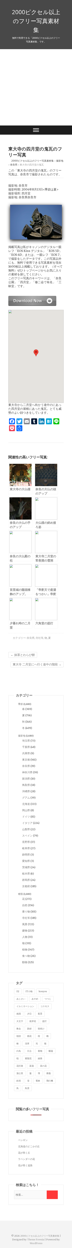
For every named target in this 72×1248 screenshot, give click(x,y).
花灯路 (19, 1065)
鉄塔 (18, 1080)
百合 (29, 1051)
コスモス (44, 1006)
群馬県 (26, 880)
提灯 (44, 1021)
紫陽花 (28, 1058)
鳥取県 (26, 785)
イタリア (27, 823)
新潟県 (26, 778)
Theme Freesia (35, 1239)
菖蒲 (31, 1065)
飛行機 (49, 1080)
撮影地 (21, 735)
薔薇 (48, 1073)
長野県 (26, 842)
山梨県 (26, 829)
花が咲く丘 (24, 1152)
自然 (24, 905)
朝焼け (41, 1028)
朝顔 (18, 1036)
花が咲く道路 (25, 1165)
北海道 (26, 804)
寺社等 (39, 638)
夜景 (40, 1013)
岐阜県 (26, 848)
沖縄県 (26, 791)
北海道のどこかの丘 (29, 1146)
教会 (18, 1028)
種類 (20, 894)
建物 (24, 930)
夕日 (29, 1013)
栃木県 (26, 873)
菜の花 (43, 1065)
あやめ (35, 998)
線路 (40, 1058)
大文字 (19, 1021)
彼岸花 (32, 1021)
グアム (26, 797)
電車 (38, 1080)
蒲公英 (19, 1073)
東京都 (26, 759)
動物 (24, 962)
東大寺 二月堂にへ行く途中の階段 (37, 664)
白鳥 (18, 1051)
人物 (24, 937)
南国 (18, 1013)
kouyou (43, 991)
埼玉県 (26, 740)
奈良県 (31, 638)
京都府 (26, 886)
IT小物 (28, 991)
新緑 (29, 1028)
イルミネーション (25, 1006)
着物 (40, 1051)
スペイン (27, 835)
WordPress (36, 1243)
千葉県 (26, 747)
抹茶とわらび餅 (23, 655)
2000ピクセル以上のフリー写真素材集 (36, 21)
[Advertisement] (36, 87)
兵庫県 (26, 753)
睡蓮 (51, 1051)
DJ (17, 991)
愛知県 (26, 861)
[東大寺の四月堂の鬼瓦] (32, 298)
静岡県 (26, 854)
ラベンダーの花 (26, 1159)
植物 (24, 949)
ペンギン (23, 1140)
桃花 (29, 1036)
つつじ (47, 998)
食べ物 (26, 956)
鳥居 (27, 1088)
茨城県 (26, 867)
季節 (20, 704)
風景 (24, 924)
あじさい (20, 998)
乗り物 (26, 911)
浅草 (27, 1043)
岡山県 (26, 810)
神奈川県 (27, 772)
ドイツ (26, 816)
